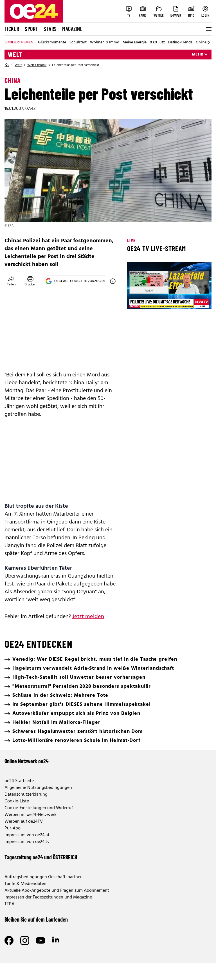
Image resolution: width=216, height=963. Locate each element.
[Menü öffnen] (208, 29)
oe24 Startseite (19, 781)
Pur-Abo (12, 828)
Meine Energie (135, 42)
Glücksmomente (52, 42)
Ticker (11, 28)
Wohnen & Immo (104, 42)
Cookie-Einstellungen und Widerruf (38, 808)
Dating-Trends (180, 42)
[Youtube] (40, 940)
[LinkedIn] (56, 940)
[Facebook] (9, 940)
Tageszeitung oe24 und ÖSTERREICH (40, 857)
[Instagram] (24, 940)
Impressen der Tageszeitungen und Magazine (48, 897)
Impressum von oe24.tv (27, 842)
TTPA (9, 904)
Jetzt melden (88, 617)
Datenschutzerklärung (26, 794)
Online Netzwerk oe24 (26, 761)
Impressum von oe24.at (27, 835)
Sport (31, 28)
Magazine (72, 28)
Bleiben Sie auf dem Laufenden (36, 919)
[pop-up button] (193, 300)
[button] (136, 300)
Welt (15, 55)
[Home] (6, 65)
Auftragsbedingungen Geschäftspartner (43, 877)
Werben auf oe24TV (23, 821)
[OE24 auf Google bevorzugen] (112, 281)
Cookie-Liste (16, 801)
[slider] (155, 300)
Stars (50, 28)
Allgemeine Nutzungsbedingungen (38, 787)
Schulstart (78, 42)
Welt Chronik (36, 65)
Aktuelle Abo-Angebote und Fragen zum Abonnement (56, 890)
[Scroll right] (209, 42)
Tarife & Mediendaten (25, 883)
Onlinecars (205, 42)
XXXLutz (157, 42)
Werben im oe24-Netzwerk (30, 814)
